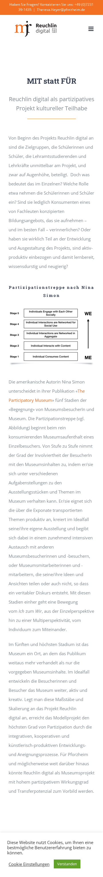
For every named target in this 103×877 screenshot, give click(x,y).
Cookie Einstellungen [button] (29, 864)
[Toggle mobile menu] (91, 29)
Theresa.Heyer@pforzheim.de (61, 9)
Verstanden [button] (67, 863)
